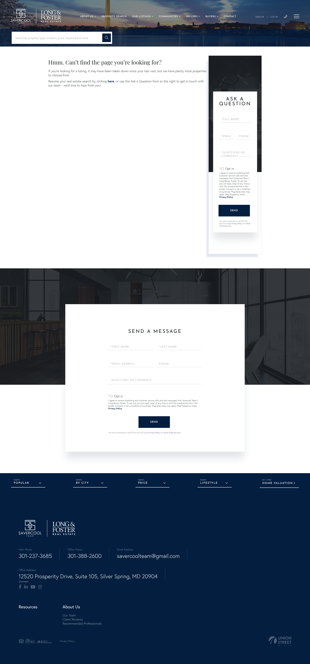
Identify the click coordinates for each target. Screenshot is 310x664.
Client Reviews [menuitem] (73, 619)
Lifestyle (209, 483)
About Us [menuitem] (87, 17)
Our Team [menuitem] (69, 615)
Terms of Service (170, 432)
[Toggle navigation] (296, 16)
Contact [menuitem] (230, 17)
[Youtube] (32, 587)
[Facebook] (20, 587)
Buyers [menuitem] (210, 17)
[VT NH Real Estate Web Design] (280, 641)
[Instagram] (40, 587)
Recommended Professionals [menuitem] (82, 623)
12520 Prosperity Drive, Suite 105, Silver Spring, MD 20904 (88, 576)
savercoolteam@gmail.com (148, 555)
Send (234, 210)
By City (82, 483)
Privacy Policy (226, 197)
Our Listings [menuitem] (141, 17)
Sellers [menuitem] (192, 17)
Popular (21, 483)
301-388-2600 (84, 555)
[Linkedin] (26, 587)
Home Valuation (277, 483)
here (111, 81)
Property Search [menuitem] (114, 17)
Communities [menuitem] (168, 17)
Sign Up (259, 17)
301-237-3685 (35, 555)
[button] (106, 37)
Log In (274, 17)
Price (143, 483)
